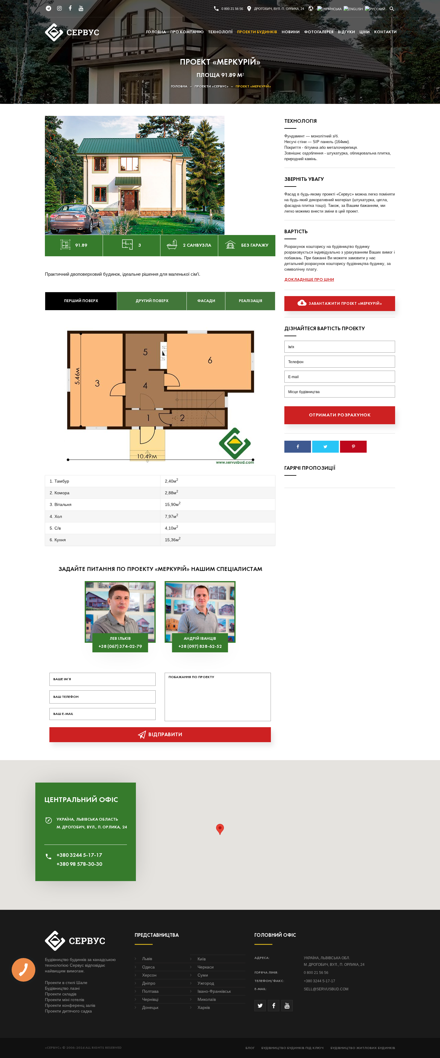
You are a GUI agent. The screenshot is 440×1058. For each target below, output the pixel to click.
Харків (204, 1007)
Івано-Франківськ (214, 991)
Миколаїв (207, 999)
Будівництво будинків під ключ (292, 1048)
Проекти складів (60, 994)
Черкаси (206, 967)
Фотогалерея (318, 32)
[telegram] (48, 8)
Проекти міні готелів (64, 999)
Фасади (206, 301)
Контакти (385, 32)
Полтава (150, 991)
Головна (156, 32)
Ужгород (206, 983)
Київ (202, 959)
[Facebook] (70, 8)
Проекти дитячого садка (68, 1011)
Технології (220, 32)
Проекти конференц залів (70, 1005)
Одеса (148, 967)
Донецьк (150, 1007)
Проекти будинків (257, 32)
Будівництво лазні (62, 988)
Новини (291, 32)
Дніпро (148, 983)
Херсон (149, 975)
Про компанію (187, 32)
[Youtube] (80, 8)
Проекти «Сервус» (211, 86)
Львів (147, 958)
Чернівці (150, 999)
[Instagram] (59, 8)
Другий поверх (152, 301)
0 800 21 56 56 (232, 9)
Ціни (364, 32)
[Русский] (375, 9)
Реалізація (250, 301)
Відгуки (346, 32)
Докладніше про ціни (309, 280)
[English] (353, 9)
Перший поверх (81, 301)
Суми (203, 975)
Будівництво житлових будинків (362, 1048)
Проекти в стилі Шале (66, 982)
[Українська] (329, 9)
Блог (249, 1048)
